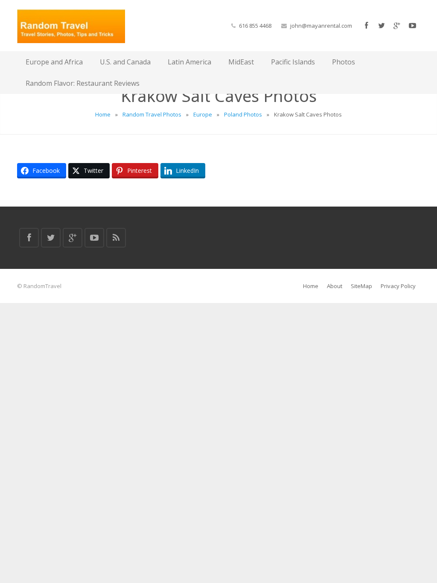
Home (103, 114)
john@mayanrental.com (321, 25)
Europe (202, 114)
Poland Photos (243, 114)
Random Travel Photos (151, 114)
